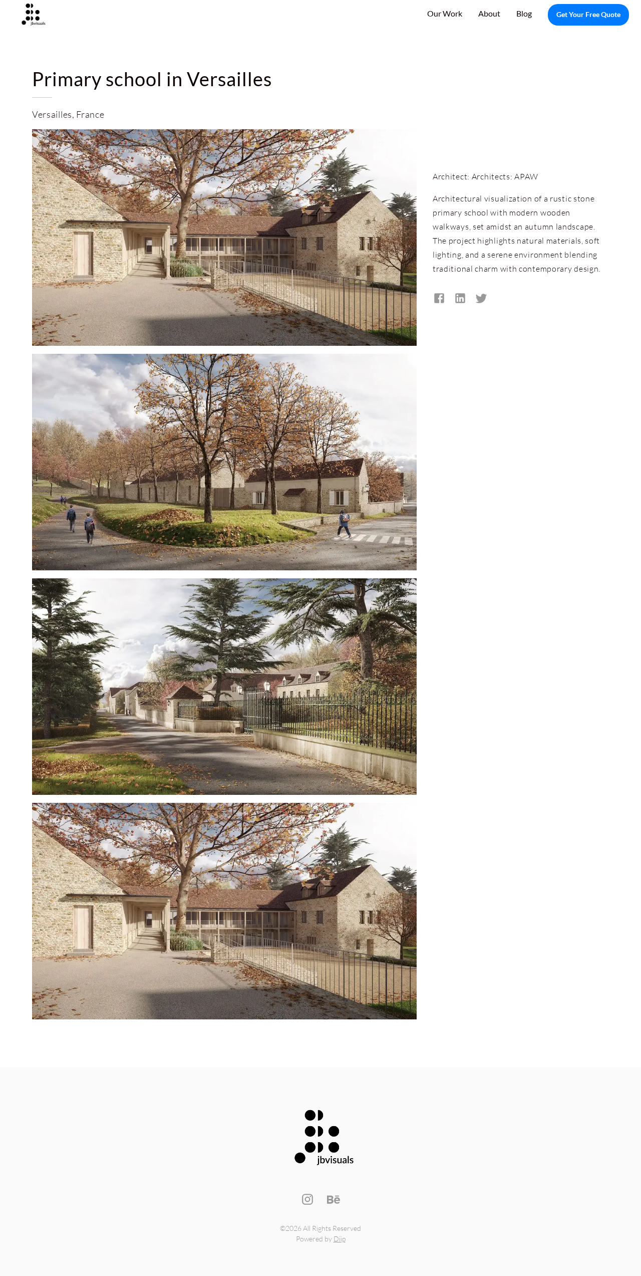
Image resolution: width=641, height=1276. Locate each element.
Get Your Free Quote (588, 14)
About (489, 13)
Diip (340, 1238)
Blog (524, 13)
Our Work (444, 13)
